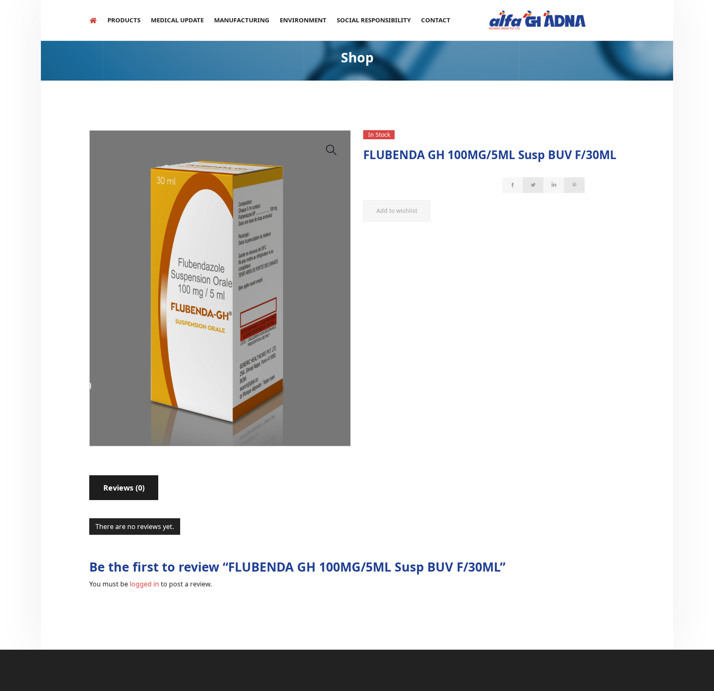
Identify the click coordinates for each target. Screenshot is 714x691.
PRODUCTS (123, 20)
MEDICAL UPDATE (177, 20)
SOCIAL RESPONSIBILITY (374, 20)
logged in (144, 584)
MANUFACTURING (241, 20)
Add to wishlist (396, 210)
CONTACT (435, 20)
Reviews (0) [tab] (124, 488)
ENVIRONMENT (303, 20)
